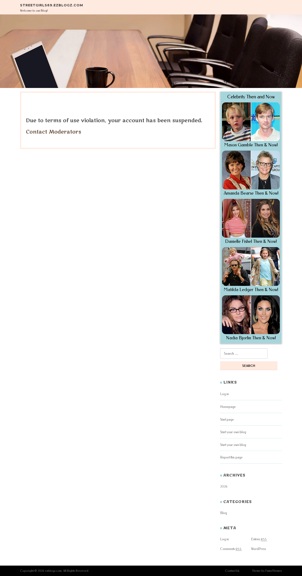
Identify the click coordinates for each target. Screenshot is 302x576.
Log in (224, 394)
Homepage (228, 407)
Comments (231, 549)
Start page (227, 420)
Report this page (231, 457)
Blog (223, 513)
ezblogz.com (53, 570)
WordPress (258, 549)
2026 (223, 486)
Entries (259, 539)
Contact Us (232, 570)
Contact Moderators (53, 131)
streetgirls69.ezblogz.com (51, 5)
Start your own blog (233, 432)
